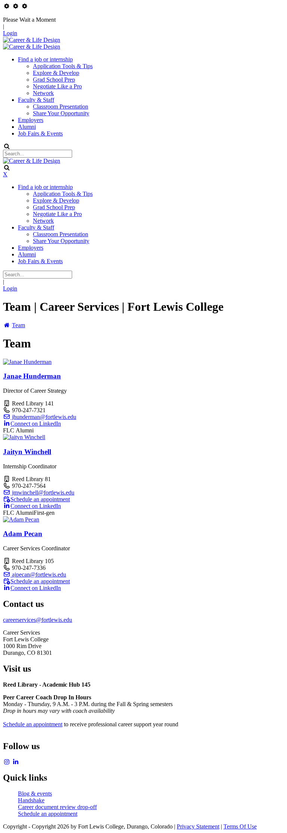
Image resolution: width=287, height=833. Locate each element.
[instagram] (6, 762)
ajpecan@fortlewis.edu (38, 574)
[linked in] (15, 762)
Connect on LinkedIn (35, 423)
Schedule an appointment (40, 499)
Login (10, 33)
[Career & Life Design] (31, 40)
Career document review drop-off (57, 807)
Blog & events (35, 793)
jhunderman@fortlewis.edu (43, 417)
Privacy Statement (198, 826)
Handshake (31, 800)
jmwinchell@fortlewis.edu (42, 492)
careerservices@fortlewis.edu (37, 620)
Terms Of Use (240, 826)
